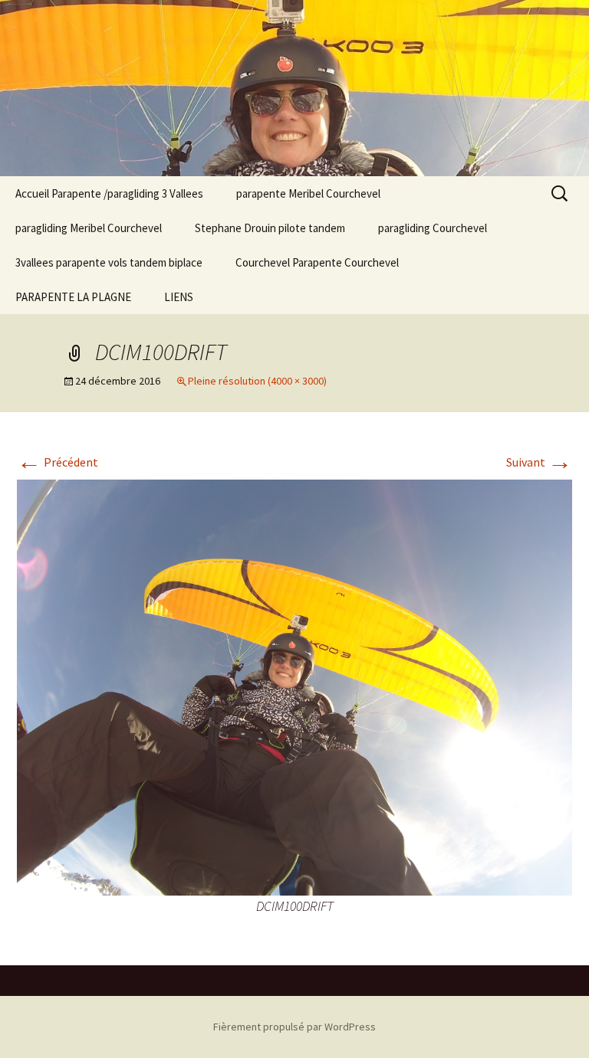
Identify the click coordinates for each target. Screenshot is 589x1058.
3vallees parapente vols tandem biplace (108, 262)
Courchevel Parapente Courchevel (317, 262)
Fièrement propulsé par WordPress (294, 1026)
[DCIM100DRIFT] (294, 685)
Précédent (57, 462)
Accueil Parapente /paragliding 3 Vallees (109, 193)
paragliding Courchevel (432, 228)
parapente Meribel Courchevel (308, 193)
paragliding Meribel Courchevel (88, 228)
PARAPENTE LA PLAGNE (73, 297)
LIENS (178, 297)
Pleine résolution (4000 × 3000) (257, 381)
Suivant (539, 462)
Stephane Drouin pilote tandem (270, 228)
